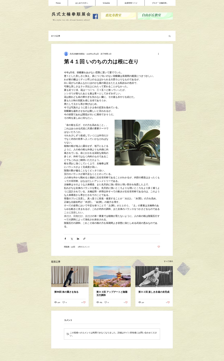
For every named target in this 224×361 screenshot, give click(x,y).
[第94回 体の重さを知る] (70, 276)
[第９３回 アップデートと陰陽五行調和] (112, 276)
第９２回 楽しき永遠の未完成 (153, 291)
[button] (169, 36)
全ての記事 (55, 36)
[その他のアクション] (158, 53)
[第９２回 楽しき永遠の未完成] (154, 276)
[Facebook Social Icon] (95, 16)
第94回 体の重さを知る (66, 291)
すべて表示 (168, 261)
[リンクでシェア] (84, 238)
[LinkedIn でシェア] (78, 238)
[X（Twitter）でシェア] (71, 238)
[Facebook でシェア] (65, 238)
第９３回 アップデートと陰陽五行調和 (111, 293)
